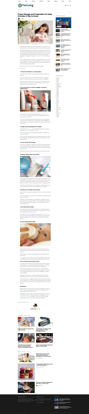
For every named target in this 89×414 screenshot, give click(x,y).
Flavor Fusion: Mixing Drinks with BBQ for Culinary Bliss (44, 345)
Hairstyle (58, 92)
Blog (37, 327)
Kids (57, 98)
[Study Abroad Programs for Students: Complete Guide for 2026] (58, 64)
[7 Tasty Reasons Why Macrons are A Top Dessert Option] (26, 371)
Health (58, 93)
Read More (62, 31)
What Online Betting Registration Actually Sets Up (66, 30)
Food (19, 327)
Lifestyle (41, 1)
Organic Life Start (39, 55)
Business (58, 81)
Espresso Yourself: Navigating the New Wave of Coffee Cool (44, 383)
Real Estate (58, 107)
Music (57, 102)
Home (57, 96)
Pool (57, 106)
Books (49, 1)
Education (58, 85)
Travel (26, 1)
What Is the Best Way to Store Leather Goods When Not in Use (65, 55)
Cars (57, 82)
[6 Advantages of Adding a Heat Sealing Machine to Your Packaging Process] (44, 321)
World (63, 1)
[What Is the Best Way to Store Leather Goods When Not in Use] (58, 55)
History (55, 1)
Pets (57, 104)
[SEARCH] (67, 5)
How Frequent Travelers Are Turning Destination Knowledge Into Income (64, 399)
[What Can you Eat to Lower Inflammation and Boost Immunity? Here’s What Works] (26, 357)
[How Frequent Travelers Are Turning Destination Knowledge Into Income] (63, 22)
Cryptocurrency (59, 83)
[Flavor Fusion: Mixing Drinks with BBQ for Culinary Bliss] (44, 338)
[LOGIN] (65, 5)
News (19, 1)
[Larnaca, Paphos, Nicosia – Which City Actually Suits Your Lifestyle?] (58, 40)
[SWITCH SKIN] (68, 5)
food (28, 302)
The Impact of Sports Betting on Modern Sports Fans (66, 50)
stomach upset (46, 214)
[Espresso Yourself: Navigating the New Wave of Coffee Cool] (26, 387)
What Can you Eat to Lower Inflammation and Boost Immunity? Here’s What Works (43, 355)
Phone (58, 105)
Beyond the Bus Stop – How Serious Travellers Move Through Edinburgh (65, 69)
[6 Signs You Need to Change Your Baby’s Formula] (26, 321)
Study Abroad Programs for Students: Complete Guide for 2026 (66, 64)
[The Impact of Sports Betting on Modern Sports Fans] (58, 50)
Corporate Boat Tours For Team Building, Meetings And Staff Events (66, 45)
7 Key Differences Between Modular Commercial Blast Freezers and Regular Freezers (25, 346)
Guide (57, 91)
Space (58, 110)
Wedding (58, 115)
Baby (19, 302)
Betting (58, 78)
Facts (70, 1)
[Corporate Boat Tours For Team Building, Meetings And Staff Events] (58, 45)
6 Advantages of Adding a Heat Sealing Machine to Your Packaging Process (43, 330)
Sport (57, 111)
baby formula (29, 128)
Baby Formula (23, 302)
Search (70, 13)
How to (58, 97)
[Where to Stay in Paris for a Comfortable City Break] (58, 60)
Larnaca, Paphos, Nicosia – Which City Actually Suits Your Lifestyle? (66, 40)
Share (19, 21)
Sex (57, 108)
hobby (58, 95)
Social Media (59, 109)
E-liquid (58, 84)
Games (58, 90)
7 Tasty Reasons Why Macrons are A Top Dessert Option (44, 364)
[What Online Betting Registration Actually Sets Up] (58, 30)
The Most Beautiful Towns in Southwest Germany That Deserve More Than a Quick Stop (66, 35)
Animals (33, 1)
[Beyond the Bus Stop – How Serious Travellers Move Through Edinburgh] (58, 69)
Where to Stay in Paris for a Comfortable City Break (65, 59)
